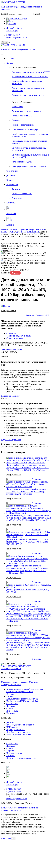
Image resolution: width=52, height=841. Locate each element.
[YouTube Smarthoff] (8, 777)
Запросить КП (42, 315)
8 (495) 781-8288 (23, 666)
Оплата (9, 180)
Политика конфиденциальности (19, 683)
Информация (12, 184)
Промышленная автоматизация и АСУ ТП (31, 72)
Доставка (10, 175)
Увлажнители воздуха (22, 162)
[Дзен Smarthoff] (8, 773)
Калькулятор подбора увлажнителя (22, 699)
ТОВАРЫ (40, 229)
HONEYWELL (8, 232)
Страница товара (26, 229)
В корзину (31, 315)
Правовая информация (22, 193)
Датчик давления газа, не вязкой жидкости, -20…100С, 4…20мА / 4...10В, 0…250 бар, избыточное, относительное (26, 491)
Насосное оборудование (23, 125)
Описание (11, 333)
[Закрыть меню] (9, 42)
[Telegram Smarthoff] (8, 769)
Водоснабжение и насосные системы (28, 95)
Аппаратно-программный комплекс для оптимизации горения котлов (24, 690)
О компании (12, 171)
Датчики (16, 120)
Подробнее (6, 838)
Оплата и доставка (14, 338)
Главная (10, 58)
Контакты (10, 203)
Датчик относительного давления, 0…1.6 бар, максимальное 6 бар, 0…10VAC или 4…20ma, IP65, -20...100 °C (27, 541)
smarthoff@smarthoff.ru (16, 37)
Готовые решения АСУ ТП (24, 116)
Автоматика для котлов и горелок (27, 111)
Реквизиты (17, 198)
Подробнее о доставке (11, 439)
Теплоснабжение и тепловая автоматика (30, 76)
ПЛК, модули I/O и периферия (25, 129)
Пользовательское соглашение (15, 682)
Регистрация (12, 30)
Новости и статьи (14, 753)
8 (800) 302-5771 (8, 666)
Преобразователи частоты (18, 732)
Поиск (4, 14)
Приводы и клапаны (15, 729)
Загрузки (16, 189)
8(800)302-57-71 (13, 35)
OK (13, 839)
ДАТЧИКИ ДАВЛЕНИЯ (27, 232)
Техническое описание (11, 350)
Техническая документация (18, 336)
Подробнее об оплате (10, 396)
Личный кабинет (14, 28)
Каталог (10, 63)
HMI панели (17, 106)
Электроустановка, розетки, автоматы (29, 166)
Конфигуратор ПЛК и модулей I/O (22, 701)
